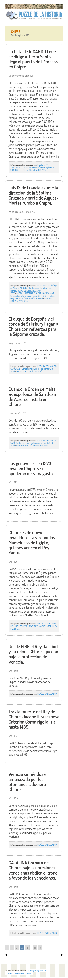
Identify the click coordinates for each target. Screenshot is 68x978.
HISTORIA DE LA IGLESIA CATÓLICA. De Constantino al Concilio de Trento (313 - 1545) (33, 294)
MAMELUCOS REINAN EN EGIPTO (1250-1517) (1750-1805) (33, 624)
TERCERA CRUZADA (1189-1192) (33, 170)
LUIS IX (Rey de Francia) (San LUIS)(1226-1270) (32, 297)
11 (35, 947)
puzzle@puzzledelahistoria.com (19, 973)
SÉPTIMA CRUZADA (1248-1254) (29, 371)
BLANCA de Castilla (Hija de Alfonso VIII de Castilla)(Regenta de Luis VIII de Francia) (33, 288)
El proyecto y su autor (37, 970)
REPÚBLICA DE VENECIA (47, 693)
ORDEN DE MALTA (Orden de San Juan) (32, 445)
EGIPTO (19, 293)
